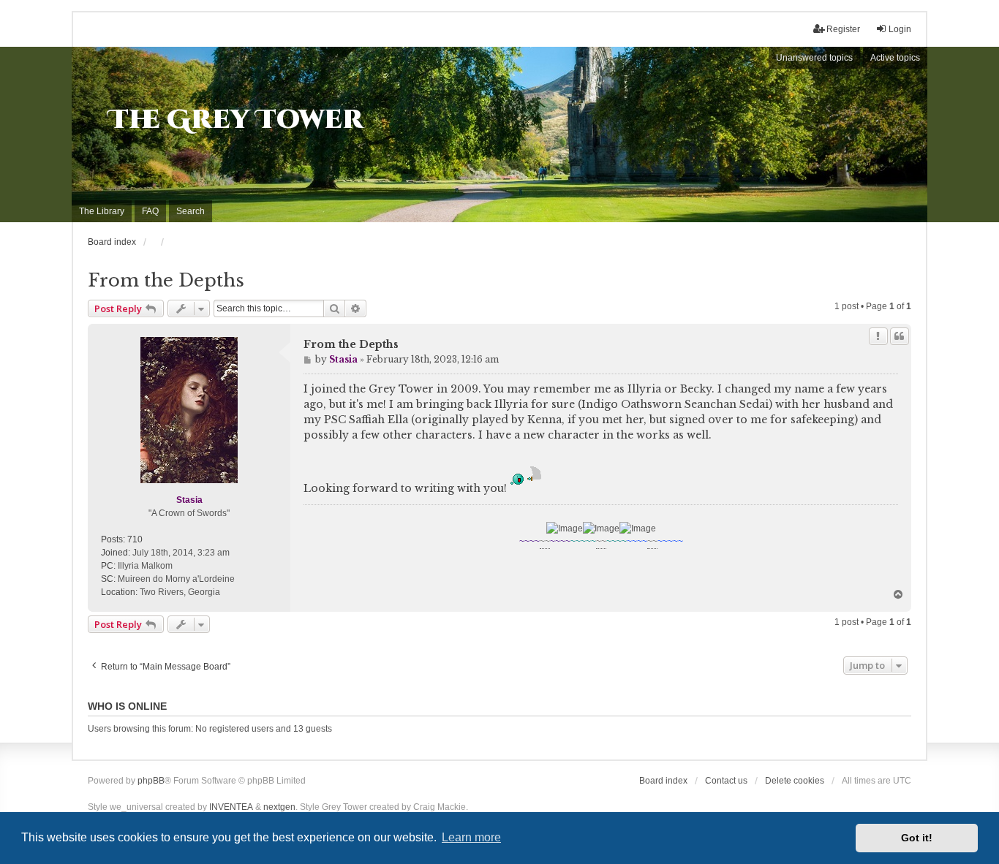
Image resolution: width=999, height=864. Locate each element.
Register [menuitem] (843, 29)
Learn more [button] (471, 837)
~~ (545, 542)
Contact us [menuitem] (726, 781)
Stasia (189, 500)
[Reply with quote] (899, 336)
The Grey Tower (235, 119)
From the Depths (166, 280)
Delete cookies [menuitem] (794, 781)
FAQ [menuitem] (150, 211)
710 (135, 539)
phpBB (151, 781)
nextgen (279, 807)
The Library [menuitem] (101, 211)
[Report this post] (878, 336)
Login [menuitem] (900, 29)
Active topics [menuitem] (895, 58)
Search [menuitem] (190, 211)
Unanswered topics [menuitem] (814, 58)
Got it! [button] (916, 838)
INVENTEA (231, 807)
